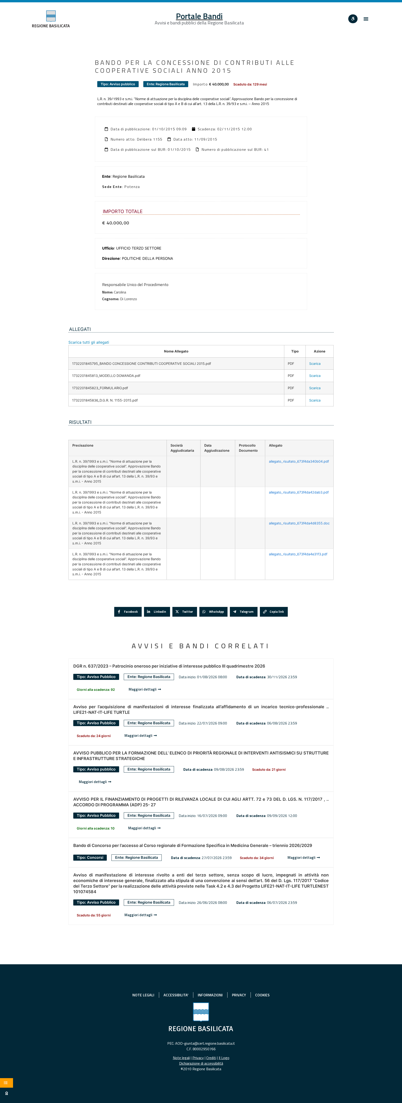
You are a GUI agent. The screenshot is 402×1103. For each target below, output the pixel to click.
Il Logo (224, 1057)
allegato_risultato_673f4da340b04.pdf (299, 461)
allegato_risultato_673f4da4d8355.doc (299, 523)
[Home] (51, 18)
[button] (366, 19)
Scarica (315, 363)
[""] (353, 18)
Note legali (181, 1057)
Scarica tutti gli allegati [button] (88, 342)
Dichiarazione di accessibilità (201, 1063)
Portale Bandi (199, 16)
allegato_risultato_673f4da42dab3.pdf (299, 492)
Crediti (211, 1057)
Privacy (198, 1057)
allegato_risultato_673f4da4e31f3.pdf (298, 554)
